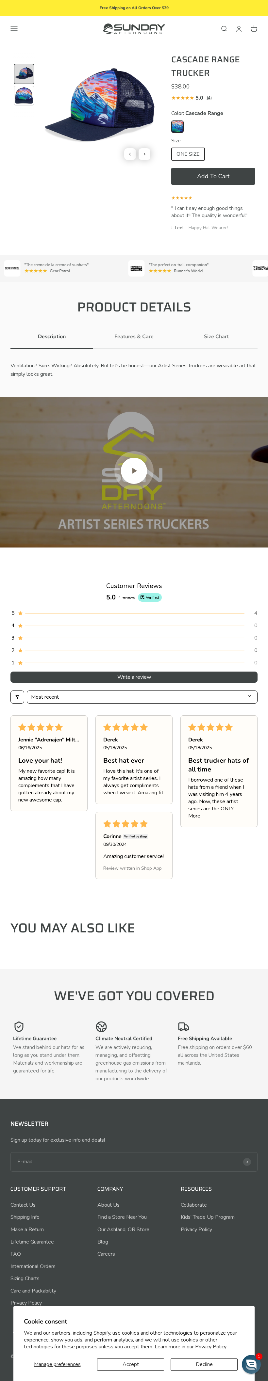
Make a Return (27, 1229)
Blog (102, 1242)
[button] (213, 176)
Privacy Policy (26, 1303)
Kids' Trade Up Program (208, 1217)
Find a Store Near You (122, 1217)
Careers (106, 1254)
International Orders (33, 1266)
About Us (108, 1205)
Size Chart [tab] (216, 336)
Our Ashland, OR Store (123, 1229)
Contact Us (23, 1205)
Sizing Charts (25, 1278)
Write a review (134, 677)
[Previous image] (130, 154)
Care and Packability (33, 1290)
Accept (131, 1364)
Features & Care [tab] (134, 336)
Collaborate (194, 1205)
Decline (204, 1364)
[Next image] (144, 154)
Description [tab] (52, 336)
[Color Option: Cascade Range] (177, 126)
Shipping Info (25, 1217)
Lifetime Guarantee (32, 1242)
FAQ (15, 1254)
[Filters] (17, 697)
